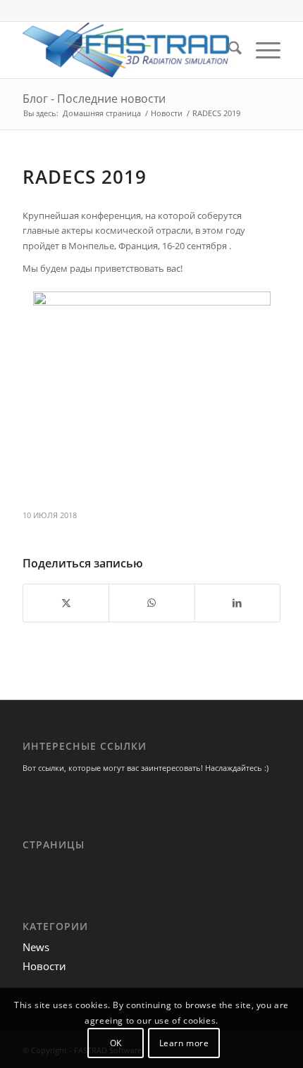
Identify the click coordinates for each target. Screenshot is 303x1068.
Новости (44, 966)
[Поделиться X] (66, 602)
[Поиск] (228, 50)
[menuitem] (228, 50)
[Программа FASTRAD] (125, 50)
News (36, 947)
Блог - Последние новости (94, 98)
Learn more (184, 1043)
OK (116, 1043)
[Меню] (261, 50)
